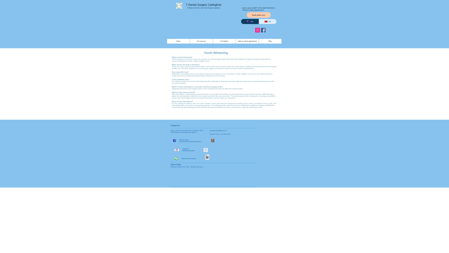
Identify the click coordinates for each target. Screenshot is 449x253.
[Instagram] (257, 30)
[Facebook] (263, 30)
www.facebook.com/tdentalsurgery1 (190, 141)
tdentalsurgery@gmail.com (218, 130)
